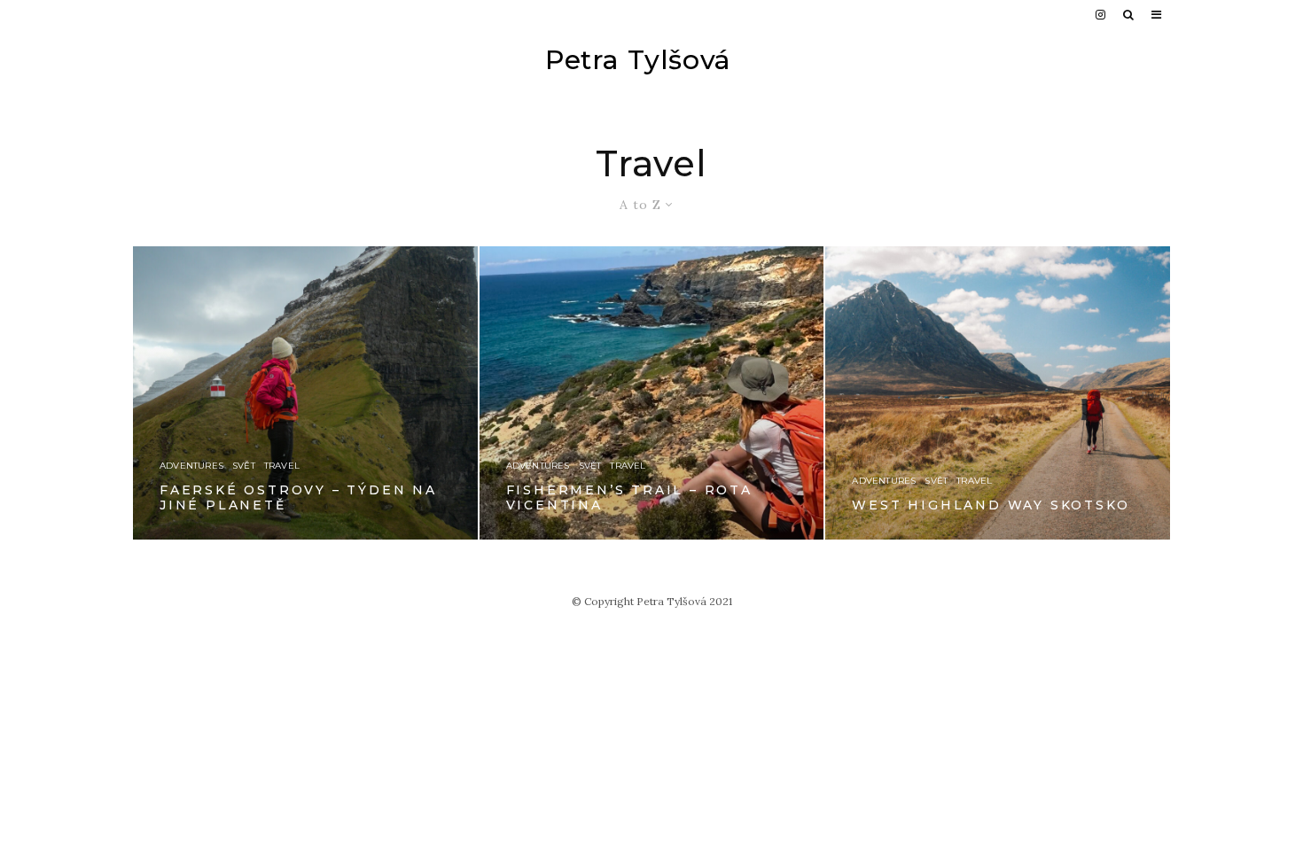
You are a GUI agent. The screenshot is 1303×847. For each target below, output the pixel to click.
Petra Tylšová (638, 60)
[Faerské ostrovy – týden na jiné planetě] (305, 392)
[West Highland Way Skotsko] (997, 392)
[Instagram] (1100, 14)
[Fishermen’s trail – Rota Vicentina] (652, 392)
